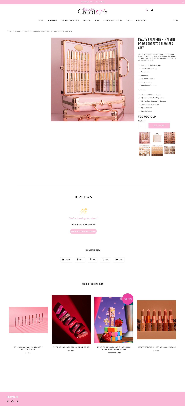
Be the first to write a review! (83, 231)
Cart (175, 21)
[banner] (92, 11)
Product (18, 31)
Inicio (9, 31)
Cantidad (141, 121)
